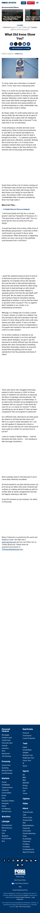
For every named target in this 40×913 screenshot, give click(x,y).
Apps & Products (28, 852)
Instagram (13, 860)
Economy (6, 761)
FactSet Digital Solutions (22, 897)
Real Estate (28, 729)
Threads (20, 44)
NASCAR (26, 783)
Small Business (7, 773)
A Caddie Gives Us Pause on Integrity (16, 209)
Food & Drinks (6, 838)
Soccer (25, 788)
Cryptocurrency (7, 787)
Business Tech (28, 755)
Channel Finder (28, 812)
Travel (4, 830)
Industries (5, 803)
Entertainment (7, 825)
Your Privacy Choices (21, 883)
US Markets (6, 785)
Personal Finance (6, 730)
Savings (4, 745)
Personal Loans (7, 743)
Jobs (24, 815)
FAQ (24, 823)
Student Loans (7, 737)
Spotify (18, 865)
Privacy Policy (27, 820)
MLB (24, 780)
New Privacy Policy (20, 880)
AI (23, 763)
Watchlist (6, 816)
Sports (26, 771)
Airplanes (5, 836)
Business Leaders (8, 801)
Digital (25, 747)
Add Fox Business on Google (21, 48)
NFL (24, 775)
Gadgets (26, 752)
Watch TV (31, 3)
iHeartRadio (22, 865)
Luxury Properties (29, 738)
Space (25, 766)
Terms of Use (27, 817)
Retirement (6, 753)
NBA (24, 777)
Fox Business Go (28, 849)
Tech (25, 743)
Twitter (16, 44)
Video (25, 803)
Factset (26, 895)
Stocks (4, 782)
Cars (3, 833)
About (25, 808)
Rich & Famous (7, 828)
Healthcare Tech (28, 758)
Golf (24, 791)
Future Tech (27, 760)
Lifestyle (5, 821)
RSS (31, 860)
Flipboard (22, 860)
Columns (20, 25)
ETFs (3, 798)
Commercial (27, 735)
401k (3, 751)
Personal (26, 733)
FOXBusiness (19, 54)
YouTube (18, 860)
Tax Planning (6, 756)
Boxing (25, 785)
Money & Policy (7, 770)
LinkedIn (26, 860)
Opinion (26, 798)
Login (23, 3)
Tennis (25, 793)
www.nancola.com (9, 542)
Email (28, 44)
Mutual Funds (6, 811)
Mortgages (5, 735)
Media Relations (28, 825)
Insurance (5, 748)
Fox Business (9, 2)
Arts (3, 841)
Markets (5, 778)
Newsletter (35, 860)
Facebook (11, 44)
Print (24, 44)
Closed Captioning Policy (20, 890)
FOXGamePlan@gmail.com (12, 549)
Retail (4, 806)
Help (20, 887)
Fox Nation (26, 847)
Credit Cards (6, 740)
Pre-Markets (6, 809)
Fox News (26, 844)
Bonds (4, 795)
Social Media (27, 750)
